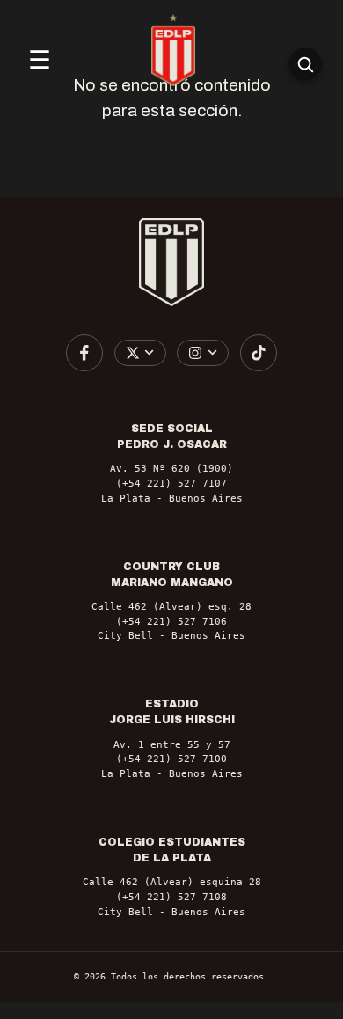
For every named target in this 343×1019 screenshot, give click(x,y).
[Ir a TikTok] (258, 352)
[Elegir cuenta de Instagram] (203, 352)
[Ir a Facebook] (84, 352)
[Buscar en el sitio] (305, 64)
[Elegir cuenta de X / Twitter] (140, 352)
